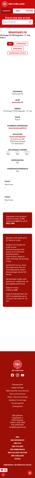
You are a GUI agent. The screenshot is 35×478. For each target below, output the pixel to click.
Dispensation (17, 160)
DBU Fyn (17, 443)
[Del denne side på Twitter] (5, 470)
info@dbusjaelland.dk (17, 427)
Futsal (17, 459)
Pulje (17, 117)
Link (16, 290)
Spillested (17, 134)
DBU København (17, 449)
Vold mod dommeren (17, 394)
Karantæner (17, 48)
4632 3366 (10, 223)
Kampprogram (21, 44)
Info (10, 44)
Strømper (27, 152)
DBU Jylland (17, 446)
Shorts (17, 152)
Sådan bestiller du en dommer (17, 391)
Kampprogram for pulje (17, 53)
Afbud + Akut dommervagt (17, 397)
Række (17, 109)
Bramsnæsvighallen (18, 137)
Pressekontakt (17, 384)
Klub (17, 100)
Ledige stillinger (17, 388)
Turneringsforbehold (17, 169)
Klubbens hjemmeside (17, 126)
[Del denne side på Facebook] (2, 470)
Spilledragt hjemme (17, 150)
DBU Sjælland (17, 456)
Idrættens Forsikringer (17, 400)
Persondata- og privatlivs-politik (17, 465)
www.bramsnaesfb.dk (17, 128)
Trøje (8, 152)
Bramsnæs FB (17, 102)
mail (17, 221)
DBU (17, 437)
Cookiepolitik (17, 406)
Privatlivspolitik (17, 403)
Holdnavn (17, 92)
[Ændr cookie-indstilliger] (3, 474)
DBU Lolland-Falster (17, 453)
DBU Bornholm (17, 440)
